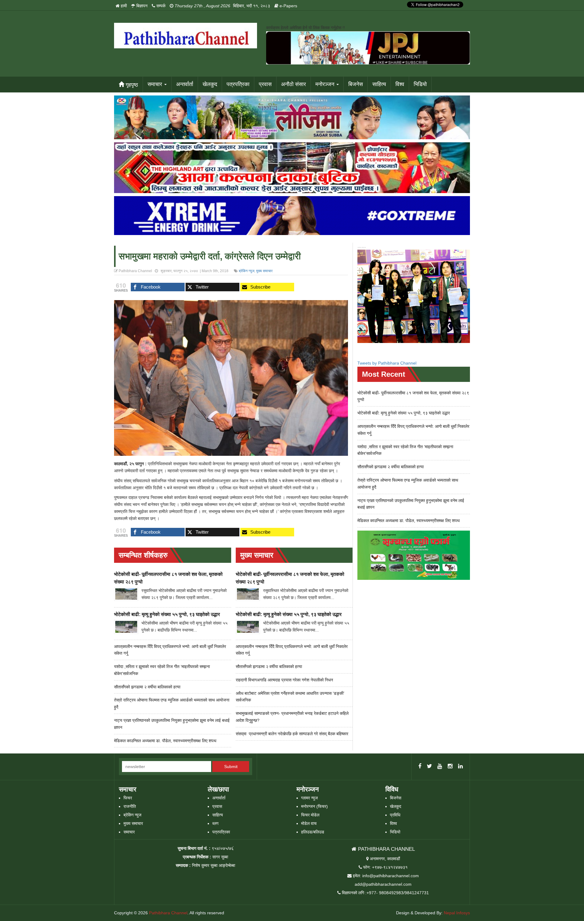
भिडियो (420, 84)
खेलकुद (210, 84)
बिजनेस (355, 84)
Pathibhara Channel (168, 912)
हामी (123, 5)
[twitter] (429, 766)
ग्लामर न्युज (309, 797)
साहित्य (379, 84)
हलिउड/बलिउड (312, 831)
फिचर (127, 797)
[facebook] (419, 766)
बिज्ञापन (141, 5)
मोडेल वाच (309, 823)
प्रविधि (395, 814)
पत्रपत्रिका (238, 84)
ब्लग (215, 823)
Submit (231, 766)
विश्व (399, 84)
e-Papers (287, 5)
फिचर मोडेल (310, 814)
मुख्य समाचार (264, 271)
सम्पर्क (160, 5)
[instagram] (450, 766)
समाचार (156, 84)
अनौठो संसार (293, 84)
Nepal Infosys (457, 912)
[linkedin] (460, 766)
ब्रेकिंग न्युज (246, 271)
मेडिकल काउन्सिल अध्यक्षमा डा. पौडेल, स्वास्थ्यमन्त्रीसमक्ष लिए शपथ (165, 740)
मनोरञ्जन (325, 84)
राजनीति (129, 806)
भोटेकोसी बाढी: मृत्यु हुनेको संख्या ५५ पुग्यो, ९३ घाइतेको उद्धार (167, 614)
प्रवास (265, 84)
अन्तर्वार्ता (184, 84)
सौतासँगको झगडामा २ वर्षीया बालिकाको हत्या (147, 686)
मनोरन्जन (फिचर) (314, 806)
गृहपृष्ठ (131, 85)
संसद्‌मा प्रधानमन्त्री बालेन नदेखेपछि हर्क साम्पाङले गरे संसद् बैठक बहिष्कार (292, 733)
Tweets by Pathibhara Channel (386, 363)
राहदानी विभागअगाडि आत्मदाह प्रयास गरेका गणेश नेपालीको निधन (284, 679)
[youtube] (439, 766)
